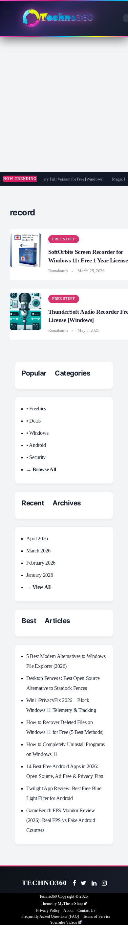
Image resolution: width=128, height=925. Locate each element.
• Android (36, 445)
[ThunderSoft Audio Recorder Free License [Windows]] (25, 311)
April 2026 (37, 538)
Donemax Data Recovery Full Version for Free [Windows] (53, 179)
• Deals (33, 421)
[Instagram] (104, 883)
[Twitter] (83, 883)
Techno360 (44, 883)
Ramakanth (58, 270)
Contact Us (86, 910)
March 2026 (38, 550)
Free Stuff (63, 239)
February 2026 (40, 563)
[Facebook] (74, 883)
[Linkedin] (94, 883)
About (68, 910)
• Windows (37, 433)
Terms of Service (96, 916)
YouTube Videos (63, 922)
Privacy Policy (48, 910)
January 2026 (39, 575)
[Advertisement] (64, 104)
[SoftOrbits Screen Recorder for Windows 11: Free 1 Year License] (25, 250)
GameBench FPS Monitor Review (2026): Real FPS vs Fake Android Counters (60, 820)
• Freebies (36, 408)
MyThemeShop (70, 903)
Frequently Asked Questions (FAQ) (50, 916)
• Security (36, 457)
